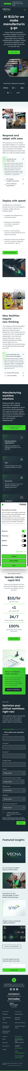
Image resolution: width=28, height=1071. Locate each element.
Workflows (5, 1014)
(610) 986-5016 (18, 1057)
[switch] (24, 536)
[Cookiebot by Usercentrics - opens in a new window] (19, 505)
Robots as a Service (20, 1022)
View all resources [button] (12, 946)
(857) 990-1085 (18, 1048)
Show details (19, 551)
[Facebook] (17, 989)
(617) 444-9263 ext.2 (20, 1053)
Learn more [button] (14, 639)
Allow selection (14, 561)
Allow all (14, 556)
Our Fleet (4, 1022)
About (4, 1039)
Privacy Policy (11, 1065)
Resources (5, 1042)
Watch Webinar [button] (10, 252)
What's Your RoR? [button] (13, 689)
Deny (14, 565)
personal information (21, 818)
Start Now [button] (14, 52)
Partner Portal (17, 1065)
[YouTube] (14, 989)
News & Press (5, 1046)
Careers (4, 1049)
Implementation (19, 1014)
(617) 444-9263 (18, 1038)
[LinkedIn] (11, 989)
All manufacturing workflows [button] (14, 427)
